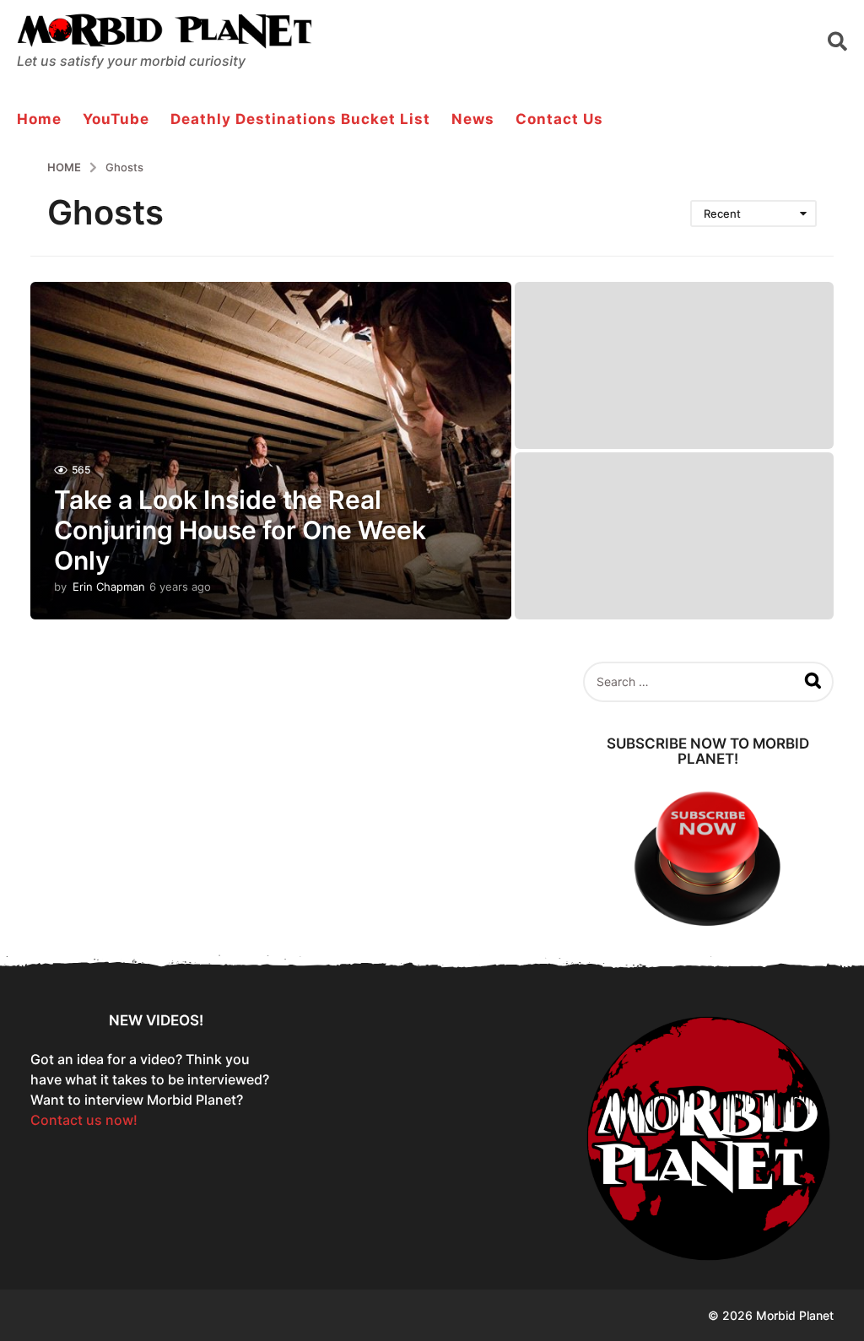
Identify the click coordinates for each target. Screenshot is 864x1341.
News (472, 119)
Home (39, 119)
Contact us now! (84, 1119)
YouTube (116, 119)
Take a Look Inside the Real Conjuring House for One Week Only (240, 530)
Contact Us (559, 119)
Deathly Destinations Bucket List (300, 119)
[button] (837, 40)
